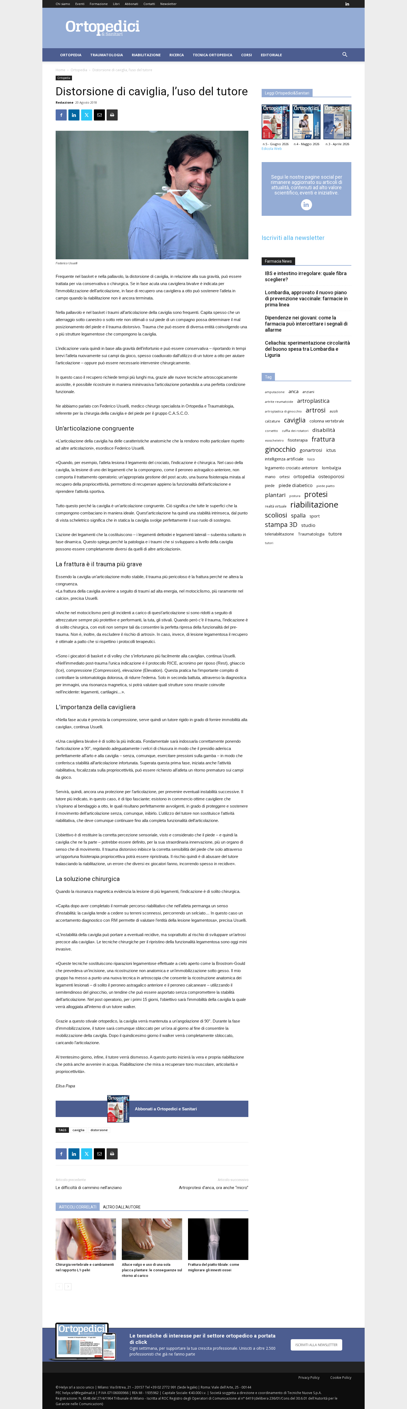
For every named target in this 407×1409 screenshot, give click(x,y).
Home (60, 70)
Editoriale (271, 54)
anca (293, 391)
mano (270, 476)
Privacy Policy (309, 1377)
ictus (331, 450)
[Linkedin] (347, 4)
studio (308, 525)
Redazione (64, 102)
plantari (275, 495)
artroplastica (313, 401)
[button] (344, 55)
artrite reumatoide (279, 401)
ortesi (284, 476)
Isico (311, 459)
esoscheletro (274, 440)
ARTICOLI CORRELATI (77, 1207)
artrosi (316, 410)
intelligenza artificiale (284, 459)
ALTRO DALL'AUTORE (122, 1207)
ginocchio (280, 449)
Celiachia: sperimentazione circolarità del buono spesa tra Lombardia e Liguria (307, 349)
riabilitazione (314, 505)
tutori (269, 543)
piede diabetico (296, 485)
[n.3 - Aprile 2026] (337, 123)
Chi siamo (63, 4)
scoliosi (276, 515)
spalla (298, 515)
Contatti (149, 4)
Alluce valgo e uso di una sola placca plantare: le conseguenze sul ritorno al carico (152, 1270)
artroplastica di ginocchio (283, 411)
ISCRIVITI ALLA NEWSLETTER (316, 1345)
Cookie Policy (340, 1377)
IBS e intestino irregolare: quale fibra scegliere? (306, 276)
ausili (333, 411)
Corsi (246, 54)
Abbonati (131, 4)
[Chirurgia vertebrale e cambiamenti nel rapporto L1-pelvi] (86, 1239)
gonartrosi (311, 450)
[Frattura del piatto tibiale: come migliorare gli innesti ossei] (218, 1239)
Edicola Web (272, 148)
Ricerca (176, 54)
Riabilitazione (146, 54)
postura (294, 496)
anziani (308, 392)
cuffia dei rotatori (295, 431)
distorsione (99, 1130)
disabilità (323, 430)
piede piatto (325, 486)
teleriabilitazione (279, 534)
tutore (335, 534)
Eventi (79, 4)
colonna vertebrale (327, 421)
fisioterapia (298, 440)
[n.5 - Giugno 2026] (118, 1109)
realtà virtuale (276, 506)
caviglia (78, 1130)
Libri (116, 4)
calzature (272, 421)
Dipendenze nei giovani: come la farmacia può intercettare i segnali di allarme (306, 324)
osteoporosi (331, 476)
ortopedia (304, 476)
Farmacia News (278, 261)
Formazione (99, 4)
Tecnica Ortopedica (212, 54)
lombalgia (331, 467)
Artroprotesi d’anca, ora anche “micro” (213, 1187)
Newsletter (168, 4)
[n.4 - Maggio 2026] (306, 123)
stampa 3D (281, 524)
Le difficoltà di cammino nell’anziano (89, 1187)
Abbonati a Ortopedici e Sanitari (166, 1108)
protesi (316, 494)
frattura (323, 439)
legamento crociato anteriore (291, 467)
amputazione (275, 392)
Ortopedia (70, 54)
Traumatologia (106, 54)
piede (270, 485)
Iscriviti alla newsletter (293, 237)
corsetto (271, 431)
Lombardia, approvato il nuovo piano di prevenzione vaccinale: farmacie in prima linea (306, 299)
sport (315, 516)
